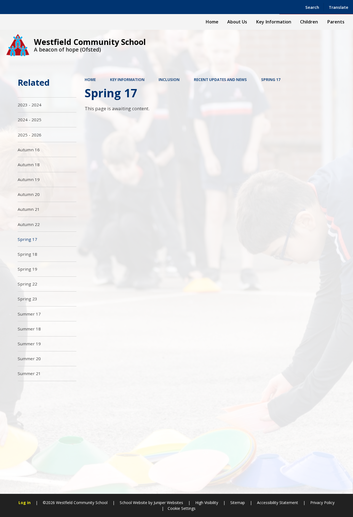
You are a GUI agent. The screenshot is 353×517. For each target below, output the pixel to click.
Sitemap (237, 502)
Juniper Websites (168, 502)
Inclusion (169, 79)
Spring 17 (270, 79)
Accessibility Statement (277, 502)
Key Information (127, 79)
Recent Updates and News (220, 79)
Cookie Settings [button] (182, 508)
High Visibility (206, 502)
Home (90, 79)
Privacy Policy (322, 502)
